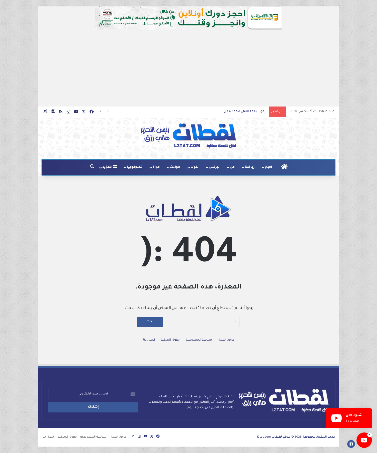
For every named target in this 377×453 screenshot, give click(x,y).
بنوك (195, 167)
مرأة (156, 167)
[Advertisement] (188, 68)
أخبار (268, 167)
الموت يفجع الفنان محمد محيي (244, 111)
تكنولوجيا (134, 167)
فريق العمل (226, 340)
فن (232, 167)
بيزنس (214, 167)
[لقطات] (188, 136)
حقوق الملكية (170, 340)
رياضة (250, 167)
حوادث (175, 167)
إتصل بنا (149, 340)
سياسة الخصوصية (199, 340)
